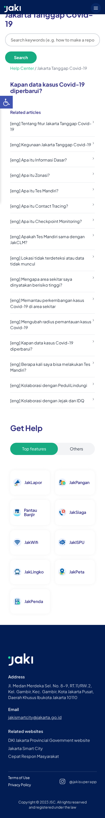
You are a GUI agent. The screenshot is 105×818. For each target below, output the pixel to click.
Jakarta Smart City (25, 748)
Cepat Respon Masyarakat (33, 756)
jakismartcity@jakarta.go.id (35, 717)
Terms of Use (19, 777)
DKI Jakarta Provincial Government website (49, 740)
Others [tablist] (76, 448)
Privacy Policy (19, 784)
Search (21, 57)
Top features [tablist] (34, 448)
